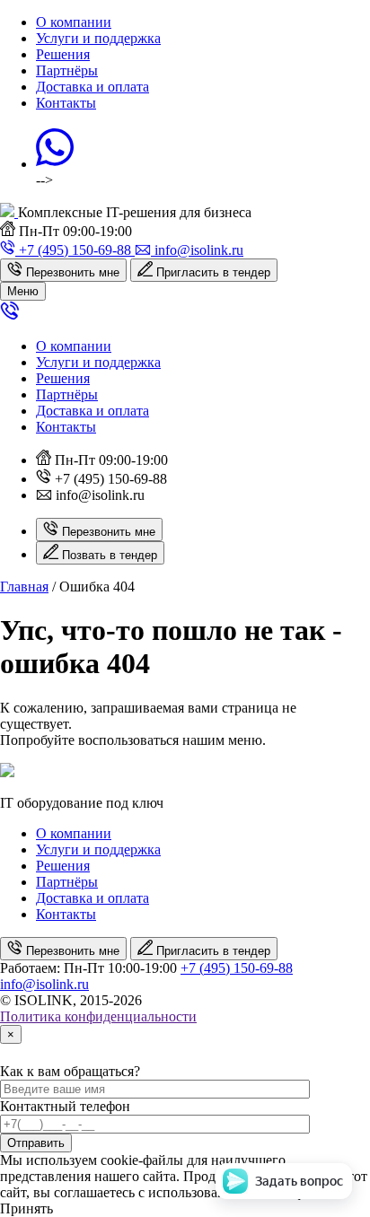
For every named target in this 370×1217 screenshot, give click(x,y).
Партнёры (67, 70)
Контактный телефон (65, 1106)
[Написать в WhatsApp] (55, 163)
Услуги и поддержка (98, 38)
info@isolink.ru (44, 984)
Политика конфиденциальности (98, 1016)
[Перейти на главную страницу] (9, 212)
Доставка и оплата (92, 86)
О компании (73, 22)
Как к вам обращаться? (70, 1071)
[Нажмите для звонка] (10, 315)
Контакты (66, 102)
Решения (63, 54)
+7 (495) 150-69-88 (237, 968)
